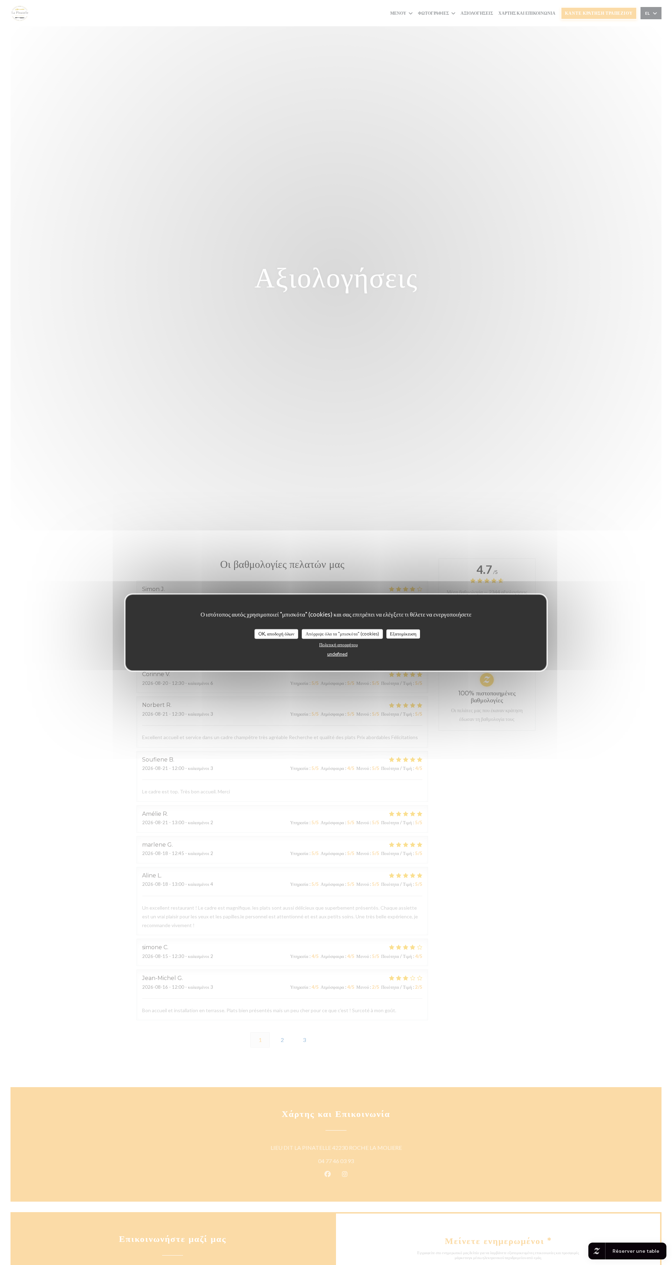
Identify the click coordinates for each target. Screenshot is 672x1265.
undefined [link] (337, 653)
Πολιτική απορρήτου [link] (338, 644)
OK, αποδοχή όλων (276, 633)
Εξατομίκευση (403, 633)
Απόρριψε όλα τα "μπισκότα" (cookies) (342, 633)
